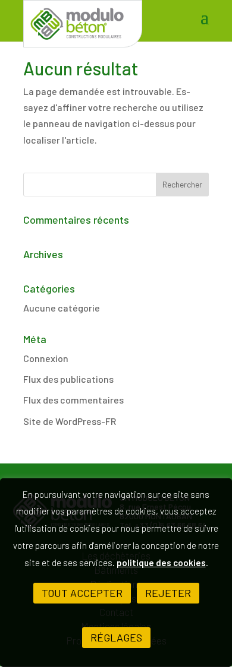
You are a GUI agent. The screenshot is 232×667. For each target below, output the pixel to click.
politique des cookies (161, 562)
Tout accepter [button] (82, 592)
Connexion (45, 358)
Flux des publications (68, 379)
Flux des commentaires (73, 399)
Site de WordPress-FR (69, 421)
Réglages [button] (116, 637)
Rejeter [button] (168, 592)
